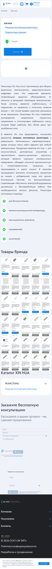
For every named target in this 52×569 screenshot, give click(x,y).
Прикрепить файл (9, 451)
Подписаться (14, 492)
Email (12, 486)
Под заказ (15, 276)
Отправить (19, 451)
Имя (11, 477)
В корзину (6, 273)
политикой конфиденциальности (16, 456)
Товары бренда (16, 51)
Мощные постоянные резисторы (21, 28)
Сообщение (8, 439)
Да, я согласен (44, 563)
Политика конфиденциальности (19, 546)
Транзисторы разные (15, 32)
